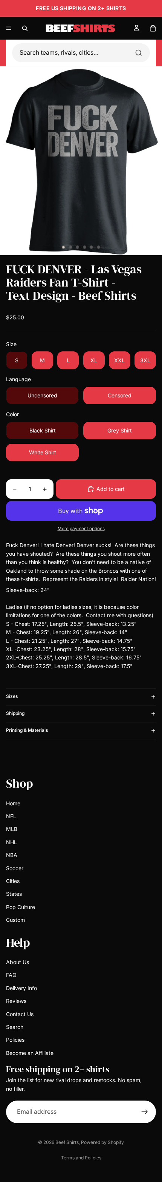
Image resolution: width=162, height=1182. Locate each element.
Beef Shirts (67, 1142)
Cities (13, 881)
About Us (17, 962)
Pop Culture (20, 906)
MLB (11, 829)
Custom (15, 920)
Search (14, 1027)
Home (13, 803)
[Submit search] (138, 53)
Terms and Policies (81, 1158)
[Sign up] (145, 1112)
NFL (11, 816)
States (14, 894)
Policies (15, 1039)
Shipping (15, 713)
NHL (11, 842)
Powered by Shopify (102, 1142)
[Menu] (8, 28)
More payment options (81, 528)
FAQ (11, 975)
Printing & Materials (27, 730)
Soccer (14, 868)
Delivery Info (21, 987)
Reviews (16, 1001)
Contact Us (20, 1013)
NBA (11, 855)
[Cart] (153, 28)
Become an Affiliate (29, 1052)
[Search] (25, 28)
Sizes (12, 696)
